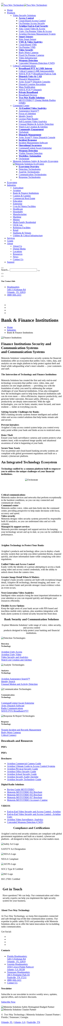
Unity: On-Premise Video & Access (35, 31)
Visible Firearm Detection (30, 153)
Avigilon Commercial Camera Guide (24, 763)
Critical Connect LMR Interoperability (36, 71)
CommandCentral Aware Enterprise (35, 148)
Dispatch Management (29, 79)
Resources (17, 254)
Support (10, 262)
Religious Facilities (21, 227)
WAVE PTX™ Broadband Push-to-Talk (37, 73)
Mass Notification (27, 87)
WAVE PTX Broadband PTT (15, 711)
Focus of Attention (27, 113)
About (10, 243)
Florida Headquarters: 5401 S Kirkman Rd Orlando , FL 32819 (17, 959)
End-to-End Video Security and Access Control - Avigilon (34, 811)
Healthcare (18, 209)
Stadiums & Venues (22, 233)
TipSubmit (23, 132)
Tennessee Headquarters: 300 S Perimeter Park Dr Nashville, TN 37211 (18, 975)
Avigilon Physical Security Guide (22, 769)
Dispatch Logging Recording (32, 84)
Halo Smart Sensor (27, 39)
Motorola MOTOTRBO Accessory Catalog (27, 800)
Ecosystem (12, 182)
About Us (17, 246)
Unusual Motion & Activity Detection (36, 124)
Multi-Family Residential (24, 222)
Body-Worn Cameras (28, 52)
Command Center (21, 105)
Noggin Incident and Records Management (21, 730)
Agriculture (18, 188)
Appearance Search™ (29, 111)
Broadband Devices (28, 95)
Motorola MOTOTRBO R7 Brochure (24, 797)
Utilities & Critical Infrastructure (28, 235)
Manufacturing (20, 214)
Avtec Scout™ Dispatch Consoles (34, 81)
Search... (5, 270)
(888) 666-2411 (14, 295)
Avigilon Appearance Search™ (15, 679)
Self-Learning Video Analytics (33, 121)
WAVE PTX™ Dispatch (30, 89)
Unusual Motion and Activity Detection (19, 684)
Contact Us (18, 259)
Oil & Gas (17, 225)
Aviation (17, 190)
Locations (17, 251)
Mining (16, 219)
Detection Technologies (30, 169)
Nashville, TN (33, 1022)
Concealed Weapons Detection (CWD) (37, 63)
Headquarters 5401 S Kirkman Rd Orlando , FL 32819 (16, 289)
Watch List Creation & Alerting (33, 127)
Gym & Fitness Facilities (24, 206)
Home (10, 10)
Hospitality (18, 211)
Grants (10, 241)
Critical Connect (8, 735)
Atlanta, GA (19, 1022)
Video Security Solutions (24, 15)
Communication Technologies (32, 174)
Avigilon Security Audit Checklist (22, 777)
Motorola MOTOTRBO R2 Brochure (24, 792)
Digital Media (19, 249)
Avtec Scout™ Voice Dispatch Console (37, 137)
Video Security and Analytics (14, 657)
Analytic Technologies (29, 172)
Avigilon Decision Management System (37, 34)
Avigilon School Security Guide (22, 774)
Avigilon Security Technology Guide (24, 779)
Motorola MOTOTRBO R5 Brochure (24, 795)
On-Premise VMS (27, 47)
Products (11, 12)
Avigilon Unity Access (11, 652)
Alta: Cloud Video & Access (32, 28)
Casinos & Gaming (22, 195)
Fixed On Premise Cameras (31, 55)
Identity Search (26, 116)
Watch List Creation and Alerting (16, 660)
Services (11, 238)
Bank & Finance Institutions (26, 193)
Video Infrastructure (28, 58)
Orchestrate (24, 158)
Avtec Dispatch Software (12, 705)
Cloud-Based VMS (28, 44)
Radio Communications (12, 708)
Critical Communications (24, 66)
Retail (15, 230)
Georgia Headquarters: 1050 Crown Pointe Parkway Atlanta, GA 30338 (20, 967)
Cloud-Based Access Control (32, 20)
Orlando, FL (7, 1022)
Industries (11, 185)
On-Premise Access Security (32, 23)
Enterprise (17, 203)
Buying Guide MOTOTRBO (20, 789)
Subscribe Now (8, 1002)
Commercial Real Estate (24, 198)
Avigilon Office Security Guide (21, 771)
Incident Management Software (33, 142)
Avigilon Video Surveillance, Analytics (25, 819)
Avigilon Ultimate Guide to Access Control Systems (31, 766)
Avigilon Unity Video (11, 654)
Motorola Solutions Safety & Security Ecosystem (35, 161)
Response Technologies (30, 177)
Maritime (17, 217)
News (15, 256)
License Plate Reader (28, 119)
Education (17, 201)
